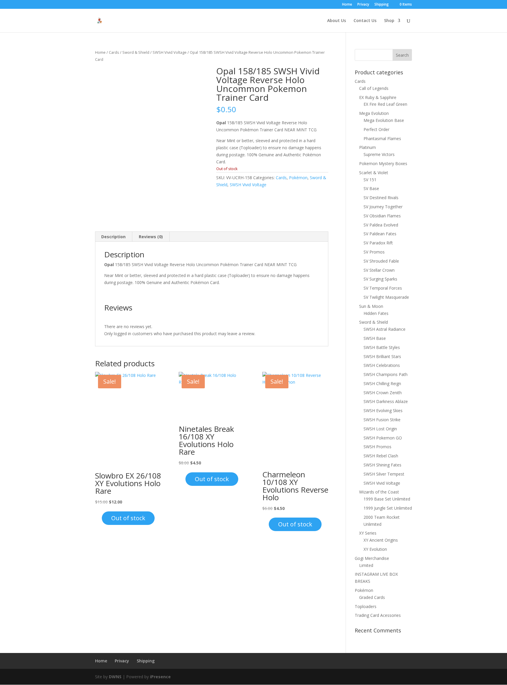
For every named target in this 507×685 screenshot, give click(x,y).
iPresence (160, 676)
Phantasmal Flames (382, 138)
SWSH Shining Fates (382, 465)
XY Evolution (375, 549)
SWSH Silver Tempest (384, 474)
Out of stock (128, 518)
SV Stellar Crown (379, 270)
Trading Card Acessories (378, 615)
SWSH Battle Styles (382, 347)
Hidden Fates (376, 313)
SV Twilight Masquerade (386, 297)
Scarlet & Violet (373, 172)
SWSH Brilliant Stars (382, 356)
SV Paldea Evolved (381, 225)
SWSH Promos (377, 446)
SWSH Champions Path (386, 374)
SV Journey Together (383, 206)
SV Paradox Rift (378, 243)
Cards (114, 52)
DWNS (115, 676)
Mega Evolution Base (384, 120)
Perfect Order (376, 129)
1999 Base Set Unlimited (387, 499)
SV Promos (374, 252)
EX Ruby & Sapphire (377, 97)
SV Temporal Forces (383, 288)
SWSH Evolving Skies (383, 410)
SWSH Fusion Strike (382, 419)
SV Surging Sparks (380, 279)
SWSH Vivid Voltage (170, 52)
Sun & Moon (371, 306)
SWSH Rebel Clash (381, 456)
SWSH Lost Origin (380, 429)
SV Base (371, 188)
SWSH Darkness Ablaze (386, 401)
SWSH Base (375, 338)
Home (347, 5)
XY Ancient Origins (381, 540)
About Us (336, 21)
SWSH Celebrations (382, 365)
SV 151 (370, 179)
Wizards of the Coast (379, 492)
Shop (389, 21)
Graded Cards (372, 597)
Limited (366, 565)
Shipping (381, 5)
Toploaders (365, 606)
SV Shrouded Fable (381, 261)
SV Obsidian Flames (382, 216)
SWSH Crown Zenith (383, 392)
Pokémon (298, 177)
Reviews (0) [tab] (151, 236)
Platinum (367, 147)
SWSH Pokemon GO (383, 438)
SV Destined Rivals (381, 197)
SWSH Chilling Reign (382, 383)
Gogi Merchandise (372, 558)
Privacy (363, 5)
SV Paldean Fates (380, 233)
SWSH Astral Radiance (384, 329)
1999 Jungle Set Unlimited (388, 508)
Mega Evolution (374, 113)
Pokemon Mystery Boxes (383, 163)
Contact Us (365, 21)
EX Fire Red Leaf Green (385, 104)
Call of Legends (373, 88)
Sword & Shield (135, 52)
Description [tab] (113, 236)
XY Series (367, 533)
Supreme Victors (379, 154)
